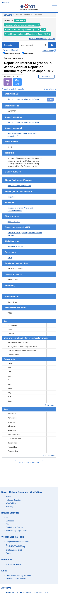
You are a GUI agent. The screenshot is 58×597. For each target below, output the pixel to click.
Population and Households (19, 186)
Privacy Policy (42, 592)
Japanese (5, 2)
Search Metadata (12, 53)
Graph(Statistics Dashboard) (18, 542)
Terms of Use (25, 592)
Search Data (29, 53)
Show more (49, 405)
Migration (12, 197)
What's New (11, 503)
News (8, 497)
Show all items (49, 89)
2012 (10, 257)
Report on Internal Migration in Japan (23, 99)
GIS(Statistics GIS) (14, 550)
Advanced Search (10, 50)
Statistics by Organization (17, 530)
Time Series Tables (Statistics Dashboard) (15, 546)
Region (9, 553)
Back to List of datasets (13, 89)
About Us (10, 592)
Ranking (9, 506)
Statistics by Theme (14, 527)
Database (10, 521)
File (7, 524)
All (7, 517)
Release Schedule (13, 500)
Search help (47, 50)
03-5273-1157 (14, 222)
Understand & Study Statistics (18, 575)
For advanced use (13, 564)
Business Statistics (15, 246)
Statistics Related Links (16, 579)
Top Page (8, 15)
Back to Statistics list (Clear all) (42, 39)
